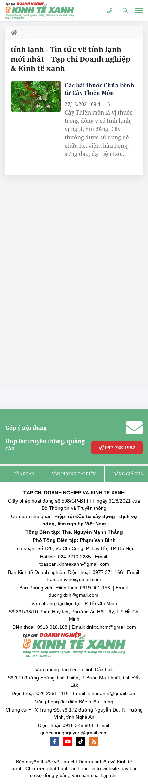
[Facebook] (54, 741)
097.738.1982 (119, 447)
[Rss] (93, 741)
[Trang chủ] (13, 32)
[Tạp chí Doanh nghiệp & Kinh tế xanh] (39, 10)
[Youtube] (67, 741)
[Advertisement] (56, 283)
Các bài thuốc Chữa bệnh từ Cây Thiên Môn (99, 89)
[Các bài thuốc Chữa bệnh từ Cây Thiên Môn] (36, 96)
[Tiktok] (80, 741)
